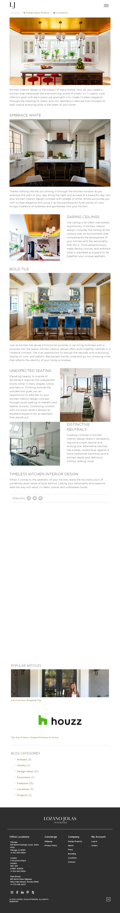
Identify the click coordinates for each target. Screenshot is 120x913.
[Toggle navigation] (106, 4)
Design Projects (75, 841)
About (71, 845)
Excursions (23, 777)
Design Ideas (33, 13)
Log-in (94, 841)
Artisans (22, 759)
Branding (72, 854)
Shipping (48, 841)
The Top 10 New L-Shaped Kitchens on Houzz (35, 738)
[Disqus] (60, 540)
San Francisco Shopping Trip (26, 700)
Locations (23, 789)
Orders (94, 845)
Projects (45, 13)
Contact (71, 862)
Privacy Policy (51, 845)
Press (70, 850)
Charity (21, 765)
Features (22, 783)
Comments (62, 13)
